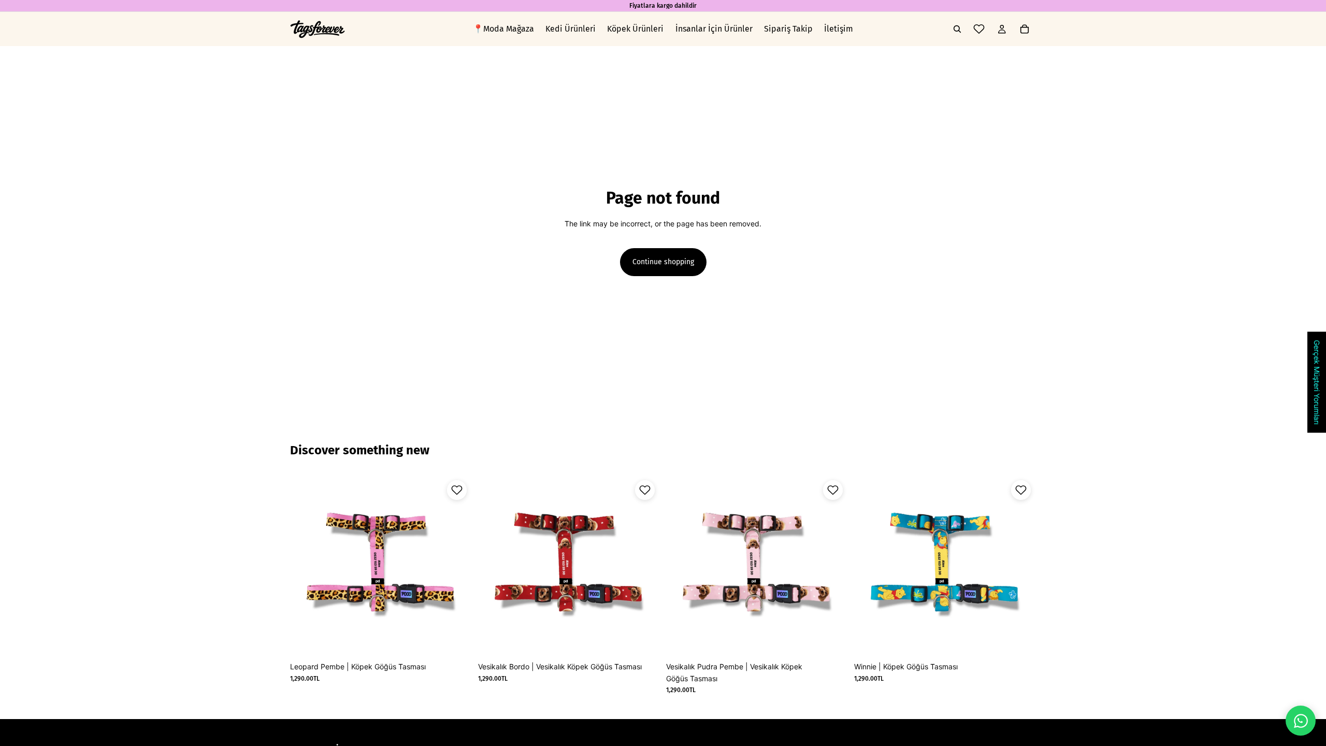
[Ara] (957, 29)
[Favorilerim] (979, 29)
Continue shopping (663, 261)
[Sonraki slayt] (832, 566)
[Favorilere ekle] (457, 490)
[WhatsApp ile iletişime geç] (1301, 721)
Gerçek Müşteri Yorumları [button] (1317, 382)
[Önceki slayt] (681, 566)
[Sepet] (1024, 29)
